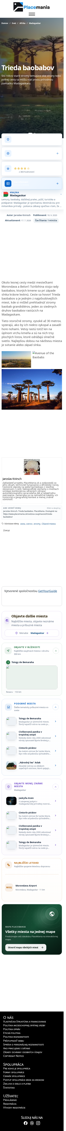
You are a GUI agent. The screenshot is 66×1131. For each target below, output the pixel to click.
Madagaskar (35, 23)
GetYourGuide (47, 591)
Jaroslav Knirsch (22, 215)
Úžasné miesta (49, 523)
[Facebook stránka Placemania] (25, 1123)
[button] (32, 530)
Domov (4, 23)
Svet (14, 23)
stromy (37, 523)
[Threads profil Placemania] (32, 1123)
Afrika (22, 23)
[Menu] (31, 14)
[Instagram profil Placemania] (38, 1123)
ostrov (29, 523)
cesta (22, 523)
